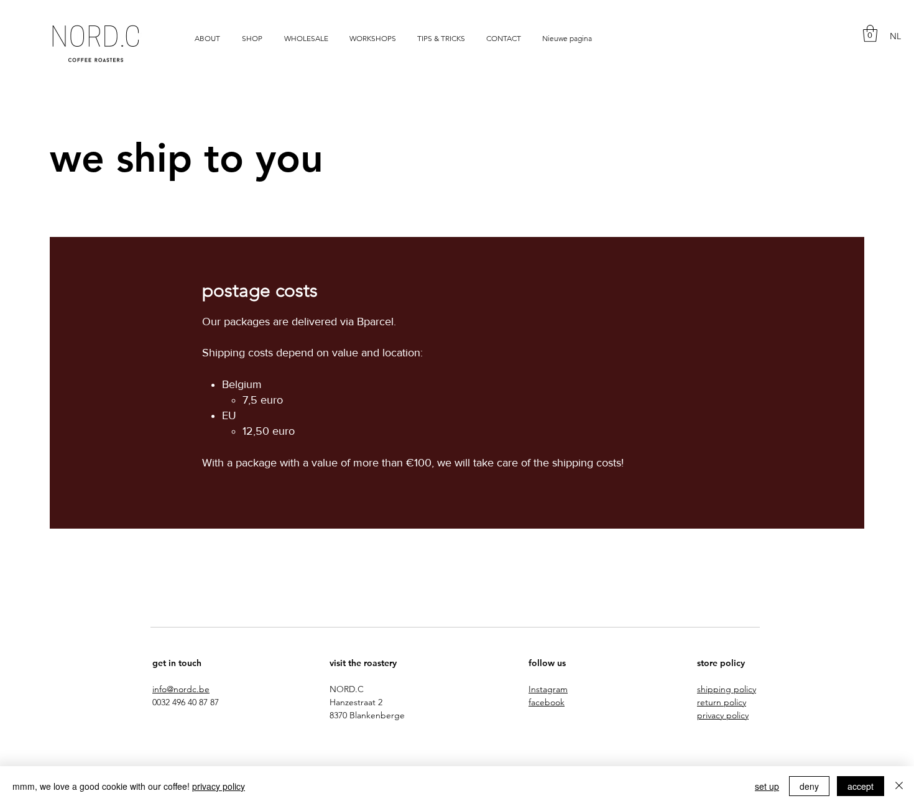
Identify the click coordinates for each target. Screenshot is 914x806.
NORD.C (347, 689)
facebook (547, 702)
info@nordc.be (181, 689)
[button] (870, 33)
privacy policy (218, 786)
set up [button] (767, 786)
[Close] (899, 786)
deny (809, 786)
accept (860, 786)
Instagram (548, 689)
